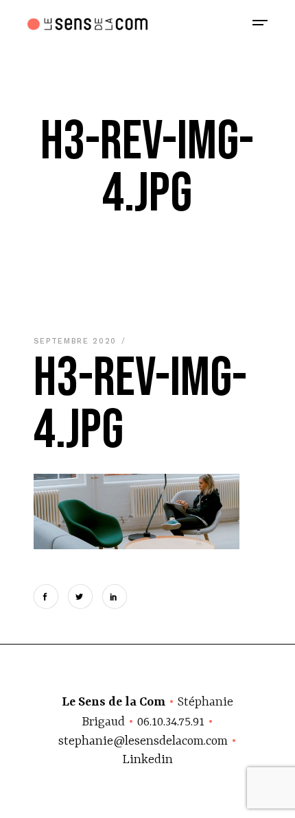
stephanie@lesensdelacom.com (143, 741)
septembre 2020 (77, 341)
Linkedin (147, 760)
